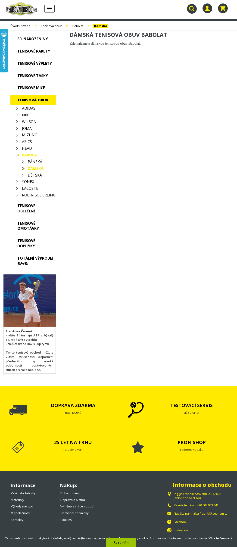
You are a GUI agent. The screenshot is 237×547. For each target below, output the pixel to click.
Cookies (66, 520)
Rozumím (120, 542)
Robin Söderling (39, 195)
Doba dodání (69, 493)
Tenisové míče (31, 87)
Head (27, 148)
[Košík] (223, 8)
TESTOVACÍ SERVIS (191, 405)
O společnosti (20, 513)
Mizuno (29, 134)
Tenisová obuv (51, 26)
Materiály (17, 500)
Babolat (77, 26)
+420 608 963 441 (206, 505)
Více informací (220, 538)
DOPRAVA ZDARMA (73, 405)
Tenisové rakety (33, 51)
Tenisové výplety (34, 63)
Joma (27, 128)
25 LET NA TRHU (73, 442)
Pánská (35, 161)
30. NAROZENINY (32, 38)
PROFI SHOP (192, 442)
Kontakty (17, 520)
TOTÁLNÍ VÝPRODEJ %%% (35, 261)
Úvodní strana (20, 26)
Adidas (28, 108)
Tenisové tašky (32, 75)
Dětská (35, 175)
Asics (27, 141)
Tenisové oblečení (26, 208)
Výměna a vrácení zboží (77, 506)
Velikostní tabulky (23, 493)
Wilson (29, 121)
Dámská (100, 26)
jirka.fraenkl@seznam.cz (210, 513)
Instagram (181, 530)
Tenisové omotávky (28, 226)
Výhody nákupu (22, 506)
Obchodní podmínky (74, 513)
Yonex (28, 181)
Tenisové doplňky (26, 243)
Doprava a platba (72, 500)
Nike (26, 115)
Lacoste (30, 188)
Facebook (180, 522)
